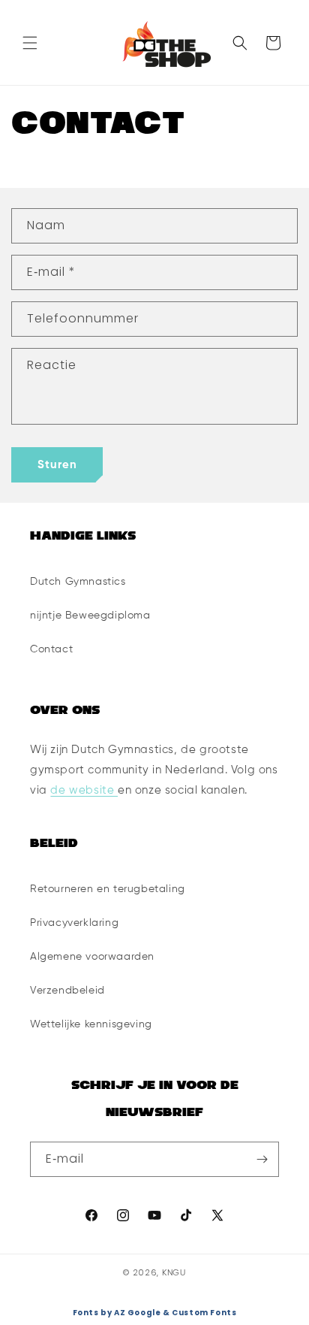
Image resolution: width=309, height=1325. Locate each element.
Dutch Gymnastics (78, 581)
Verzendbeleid (67, 990)
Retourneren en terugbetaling (107, 889)
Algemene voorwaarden (92, 956)
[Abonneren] (261, 1159)
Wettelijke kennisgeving (91, 1024)
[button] (30, 42)
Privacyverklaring (74, 923)
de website (84, 790)
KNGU (174, 1273)
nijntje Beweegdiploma (90, 615)
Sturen (57, 464)
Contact (51, 649)
